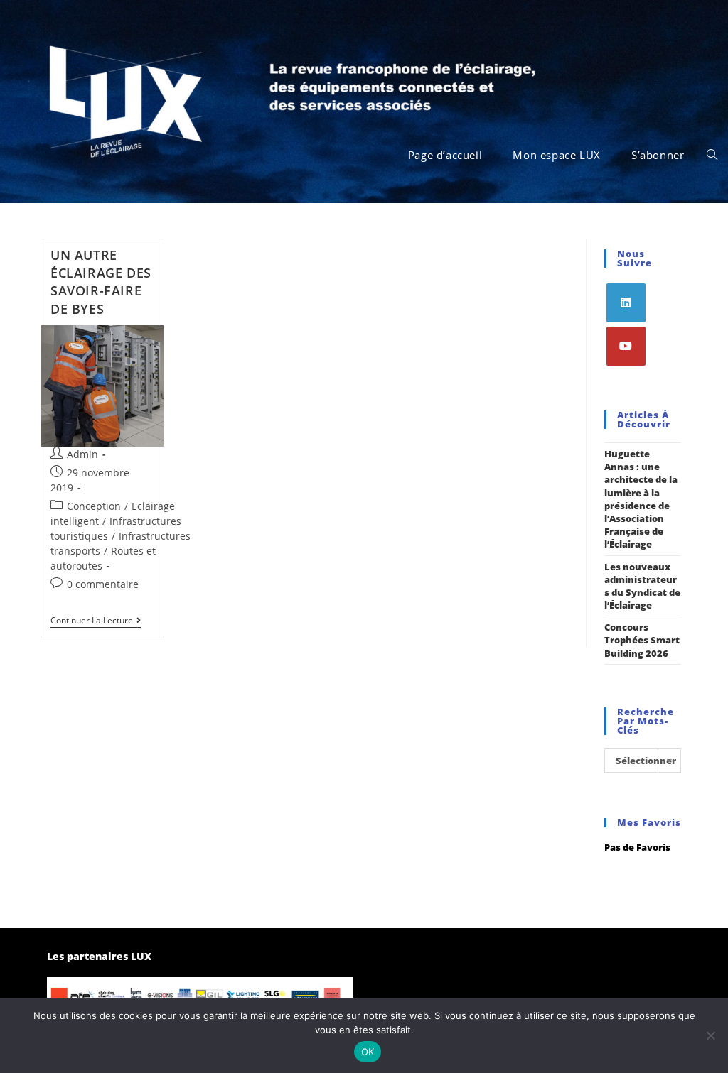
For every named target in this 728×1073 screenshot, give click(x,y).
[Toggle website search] (712, 155)
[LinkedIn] (626, 302)
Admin (82, 454)
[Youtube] (626, 346)
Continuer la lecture (95, 621)
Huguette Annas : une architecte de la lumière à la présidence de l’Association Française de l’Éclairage (641, 498)
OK (368, 1051)
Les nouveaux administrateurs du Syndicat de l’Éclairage (642, 586)
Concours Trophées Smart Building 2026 (642, 640)
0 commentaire (103, 584)
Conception (94, 506)
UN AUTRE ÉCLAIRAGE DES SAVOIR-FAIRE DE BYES (100, 281)
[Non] (710, 1035)
